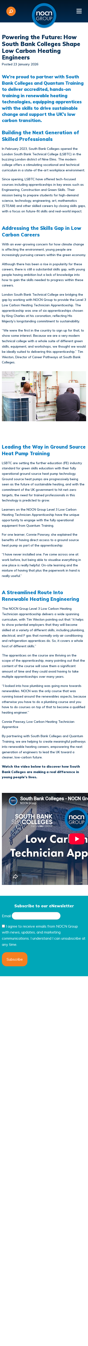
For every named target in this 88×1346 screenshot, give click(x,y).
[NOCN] (44, 16)
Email (6, 915)
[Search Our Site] (11, 11)
